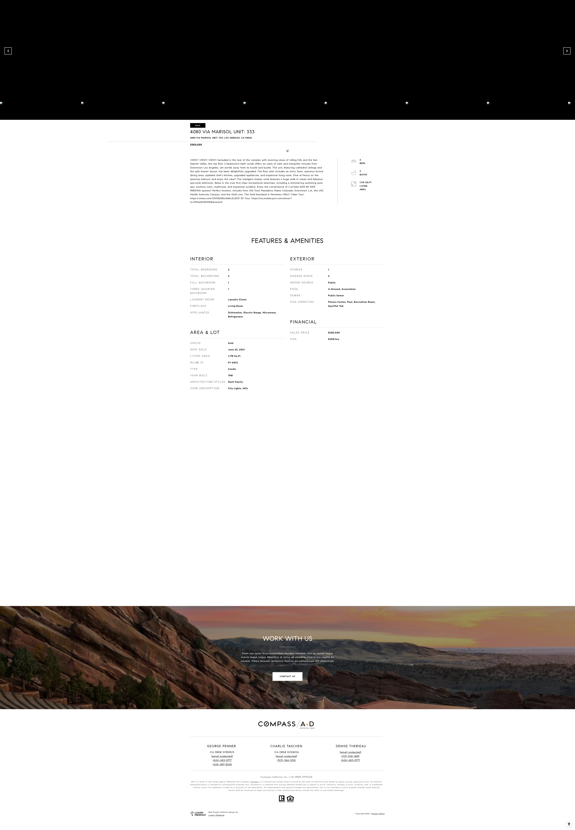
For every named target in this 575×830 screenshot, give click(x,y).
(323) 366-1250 (286, 760)
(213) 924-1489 (350, 756)
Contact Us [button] (287, 676)
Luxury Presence (216, 815)
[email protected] (350, 752)
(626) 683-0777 (222, 760)
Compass (254, 782)
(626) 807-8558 (222, 764)
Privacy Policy (378, 813)
